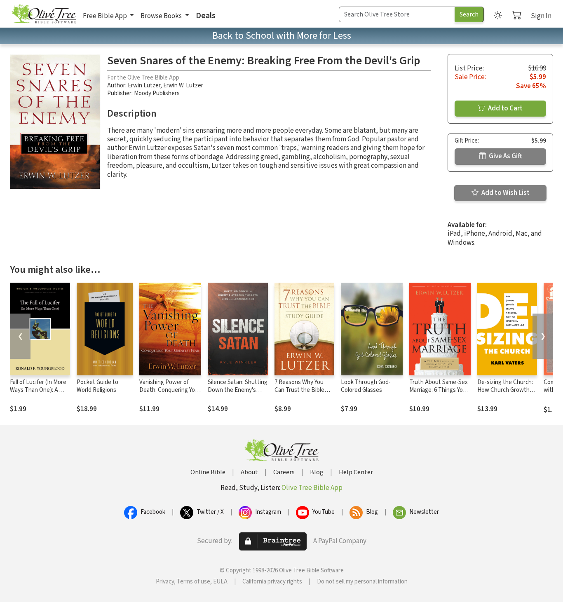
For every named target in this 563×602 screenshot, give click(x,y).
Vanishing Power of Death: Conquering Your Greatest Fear (169, 390)
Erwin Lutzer (144, 85)
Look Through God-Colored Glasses (366, 386)
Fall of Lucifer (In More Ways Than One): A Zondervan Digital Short (38, 394)
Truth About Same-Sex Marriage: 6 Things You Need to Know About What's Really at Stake (438, 394)
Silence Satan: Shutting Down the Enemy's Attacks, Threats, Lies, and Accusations (237, 394)
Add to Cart (505, 108)
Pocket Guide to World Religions (97, 386)
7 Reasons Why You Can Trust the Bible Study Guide (299, 390)
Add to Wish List (505, 193)
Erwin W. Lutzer (183, 85)
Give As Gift (505, 156)
